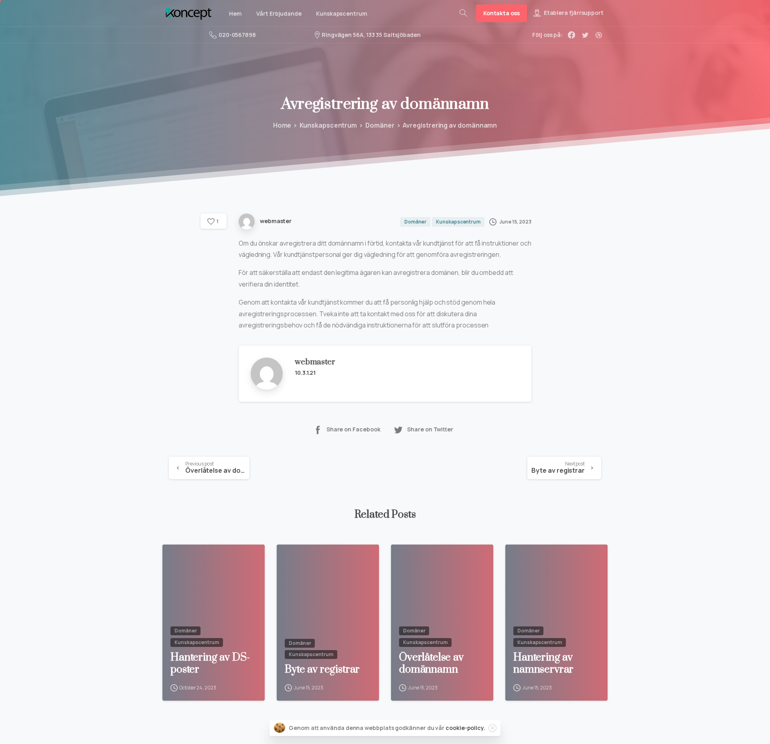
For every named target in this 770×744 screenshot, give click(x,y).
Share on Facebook (353, 429)
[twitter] (585, 35)
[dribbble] (599, 35)
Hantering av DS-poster (209, 664)
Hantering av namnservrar (543, 664)
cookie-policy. (465, 728)
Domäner (379, 125)
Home (282, 125)
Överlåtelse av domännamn (431, 664)
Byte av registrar (322, 670)
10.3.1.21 (305, 372)
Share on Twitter (430, 429)
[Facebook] (571, 35)
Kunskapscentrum (328, 125)
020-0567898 (237, 35)
